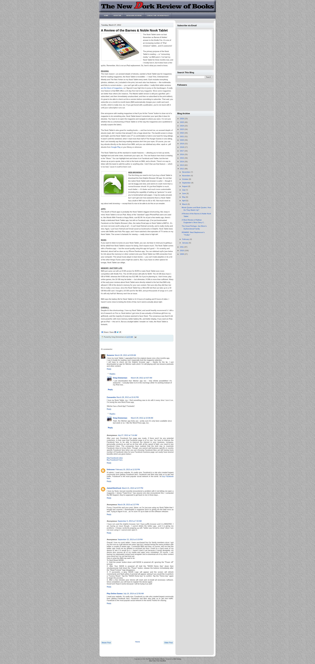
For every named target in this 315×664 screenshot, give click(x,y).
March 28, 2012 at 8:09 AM (125, 355)
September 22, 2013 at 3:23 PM (130, 539)
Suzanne (110, 355)
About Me (117, 15)
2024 (182, 126)
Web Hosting (177, 659)
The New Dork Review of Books (155, 659)
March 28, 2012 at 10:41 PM (128, 397)
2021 (182, 136)
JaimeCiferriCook (114, 488)
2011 (182, 247)
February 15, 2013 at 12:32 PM (128, 469)
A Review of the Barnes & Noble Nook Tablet (134, 30)
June (184, 193)
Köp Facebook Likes (115, 458)
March (185, 204)
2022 (182, 133)
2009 (182, 254)
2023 (182, 129)
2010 (182, 251)
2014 (182, 162)
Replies (112, 374)
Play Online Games (115, 593)
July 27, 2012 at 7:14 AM (127, 435)
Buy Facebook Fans (114, 460)
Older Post (168, 643)
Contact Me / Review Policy (158, 15)
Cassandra (111, 397)
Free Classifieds (161, 661)
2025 (182, 122)
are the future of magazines (111, 88)
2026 (182, 119)
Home (106, 15)
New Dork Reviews (134, 15)
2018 (182, 147)
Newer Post (106, 643)
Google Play (116, 147)
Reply (109, 369)
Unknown (111, 469)
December (186, 172)
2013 (182, 165)
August (185, 186)
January (185, 243)
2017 (182, 151)
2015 (182, 158)
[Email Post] (134, 337)
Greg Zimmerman (120, 378)
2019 (182, 144)
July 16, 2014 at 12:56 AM (133, 593)
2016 (182, 154)
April (184, 201)
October (185, 179)
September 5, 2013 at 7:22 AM (130, 521)
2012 (182, 169)
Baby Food (152, 661)
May (184, 197)
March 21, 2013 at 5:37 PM (132, 488)
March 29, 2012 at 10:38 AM (142, 418)
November (186, 176)
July (184, 190)
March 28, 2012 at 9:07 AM (141, 378)
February (186, 239)
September (186, 183)
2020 (182, 140)
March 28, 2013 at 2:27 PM (128, 505)
